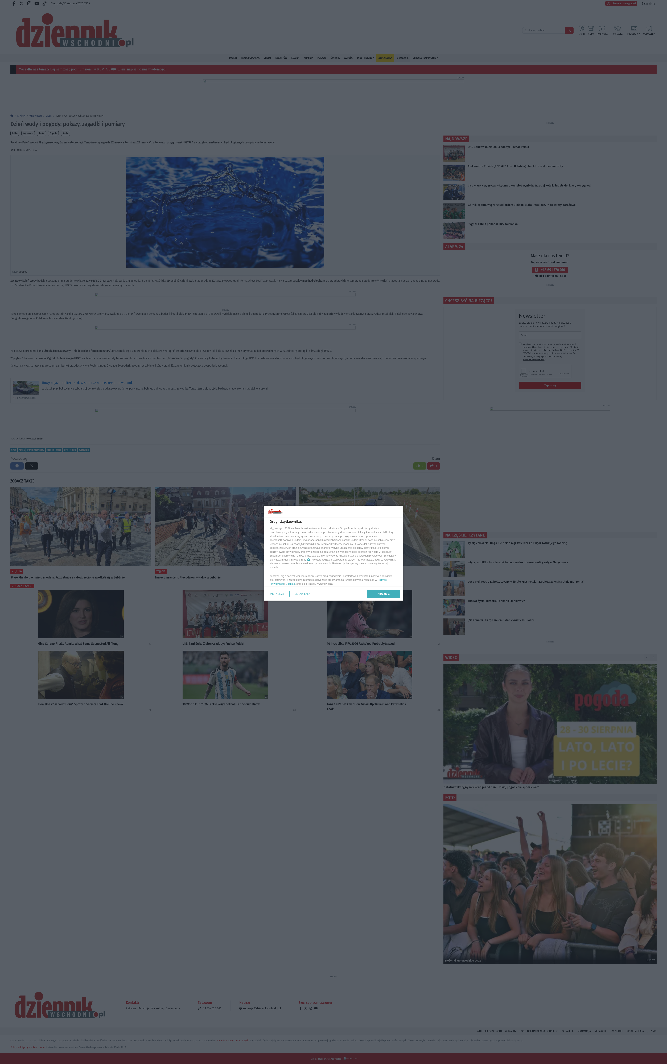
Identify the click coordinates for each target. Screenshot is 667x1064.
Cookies (290, 583)
